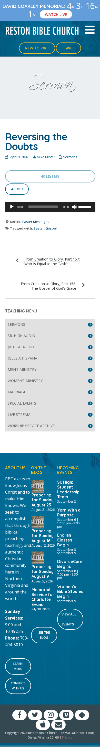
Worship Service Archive (31, 425)
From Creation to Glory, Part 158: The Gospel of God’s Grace (48, 286)
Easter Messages (35, 221)
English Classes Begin (64, 540)
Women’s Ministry (25, 380)
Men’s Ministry (22, 369)
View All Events (69, 619)
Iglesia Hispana (22, 358)
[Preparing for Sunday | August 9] (38, 557)
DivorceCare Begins (70, 564)
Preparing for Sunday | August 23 (44, 499)
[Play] (11, 206)
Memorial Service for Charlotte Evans (43, 597)
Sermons (70, 157)
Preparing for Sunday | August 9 (44, 571)
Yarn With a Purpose (69, 512)
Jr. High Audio (21, 346)
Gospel (51, 228)
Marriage (17, 391)
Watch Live (56, 14)
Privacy (67, 737)
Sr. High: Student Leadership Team (68, 489)
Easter (39, 228)
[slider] (85, 206)
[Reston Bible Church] (42, 30)
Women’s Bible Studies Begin (70, 591)
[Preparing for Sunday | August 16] (38, 521)
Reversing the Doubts (36, 142)
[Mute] (74, 206)
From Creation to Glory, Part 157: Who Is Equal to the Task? (52, 261)
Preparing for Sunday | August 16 (44, 535)
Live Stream (19, 414)
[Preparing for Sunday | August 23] (38, 485)
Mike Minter (46, 157)
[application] (50, 207)
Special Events (22, 403)
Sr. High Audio (21, 335)
